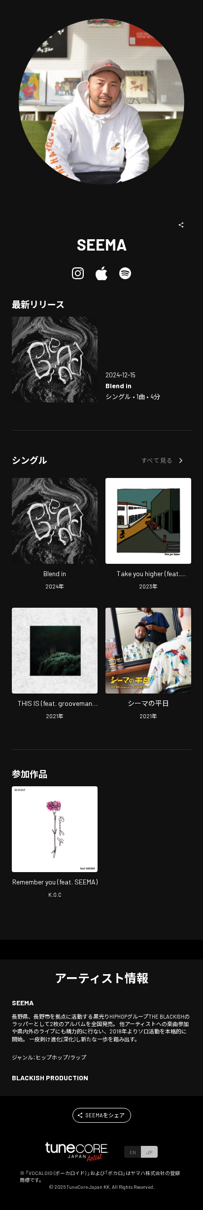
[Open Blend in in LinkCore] (55, 360)
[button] (181, 225)
